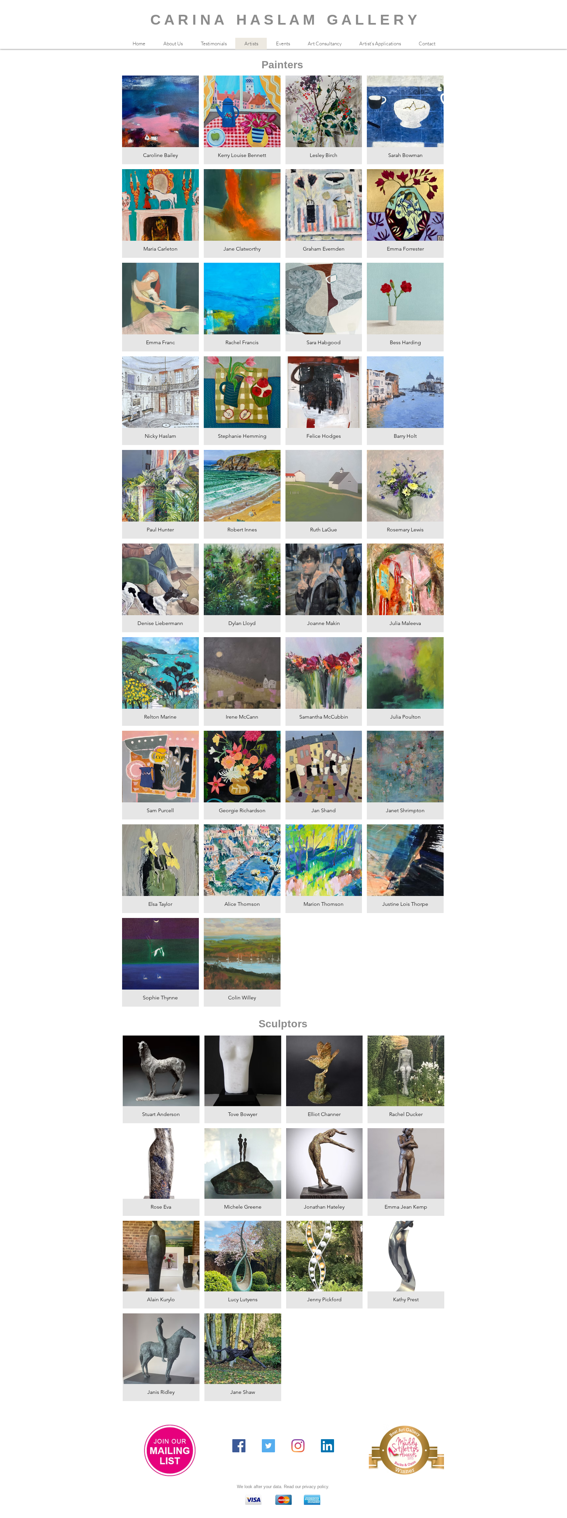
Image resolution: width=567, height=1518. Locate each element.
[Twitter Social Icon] (268, 1445)
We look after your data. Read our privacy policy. (283, 1486)
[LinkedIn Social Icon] (327, 1445)
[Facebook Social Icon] (238, 1445)
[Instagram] (297, 1445)
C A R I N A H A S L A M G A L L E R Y (283, 19)
